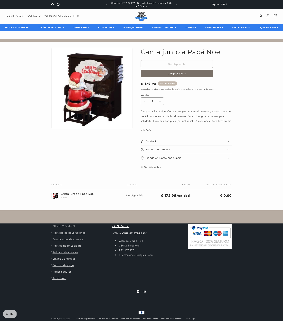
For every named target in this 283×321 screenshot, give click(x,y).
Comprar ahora (177, 73)
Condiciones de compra (68, 239)
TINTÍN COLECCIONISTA (51, 27)
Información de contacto (171, 318)
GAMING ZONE (81, 27)
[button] (260, 15)
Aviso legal (59, 278)
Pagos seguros (62, 271)
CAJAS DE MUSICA (268, 27)
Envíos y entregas (64, 258)
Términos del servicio (130, 318)
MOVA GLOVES (106, 27)
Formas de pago (63, 265)
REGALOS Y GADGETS (164, 27)
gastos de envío (172, 89)
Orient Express (65, 318)
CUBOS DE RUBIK (214, 27)
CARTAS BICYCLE (241, 27)
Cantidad (145, 94)
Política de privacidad (67, 245)
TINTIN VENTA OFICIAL (17, 27)
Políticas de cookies (65, 252)
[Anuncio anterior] (106, 4)
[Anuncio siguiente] (176, 4)
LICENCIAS (190, 27)
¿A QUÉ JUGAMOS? (133, 27)
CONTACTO (120, 226)
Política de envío (150, 318)
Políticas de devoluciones (69, 232)
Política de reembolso (108, 318)
